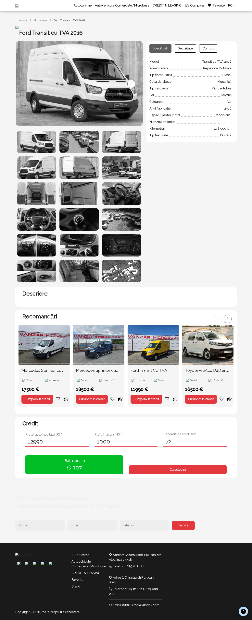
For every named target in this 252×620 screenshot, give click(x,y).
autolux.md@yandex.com (140, 605)
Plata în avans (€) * (108, 434)
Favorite (77, 580)
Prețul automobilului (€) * (43, 434)
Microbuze (40, 20)
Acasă (23, 20)
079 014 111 (135, 589)
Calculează (178, 469)
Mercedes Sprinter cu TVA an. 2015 (41, 370)
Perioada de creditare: (179, 434)
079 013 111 (135, 566)
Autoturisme (83, 5)
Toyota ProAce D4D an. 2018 (206, 370)
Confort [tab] (208, 48)
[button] (131, 84)
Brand (75, 586)
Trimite (183, 525)
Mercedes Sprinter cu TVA (96, 370)
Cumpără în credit (37, 399)
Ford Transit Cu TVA (149, 370)
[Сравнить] (66, 399)
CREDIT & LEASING (167, 5)
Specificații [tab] (160, 48)
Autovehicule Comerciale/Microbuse (122, 5)
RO (230, 5)
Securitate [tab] (185, 48)
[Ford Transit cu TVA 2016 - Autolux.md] (36, 142)
